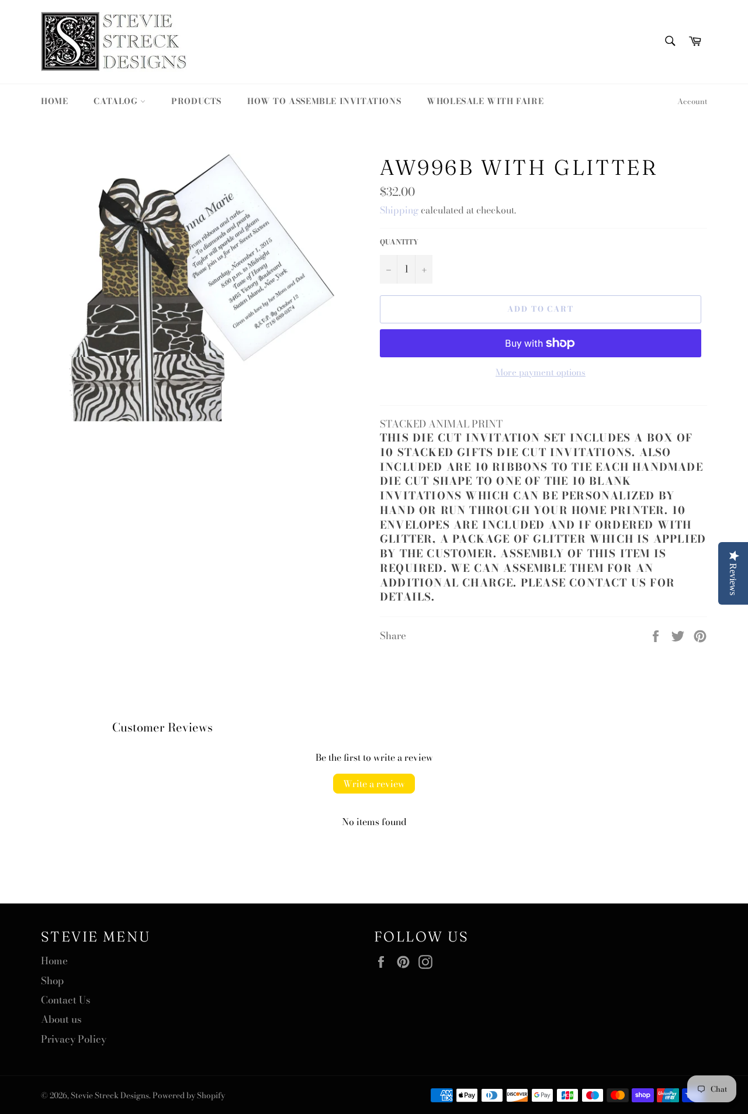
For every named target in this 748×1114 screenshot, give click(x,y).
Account (692, 101)
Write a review (374, 784)
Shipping (399, 210)
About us (61, 1019)
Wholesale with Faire (485, 101)
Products (196, 101)
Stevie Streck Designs (110, 1095)
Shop (52, 980)
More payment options (541, 373)
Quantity (399, 242)
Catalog (117, 101)
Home (54, 101)
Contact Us (66, 1000)
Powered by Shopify (189, 1095)
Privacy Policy (73, 1039)
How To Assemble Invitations (324, 101)
